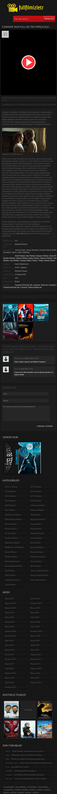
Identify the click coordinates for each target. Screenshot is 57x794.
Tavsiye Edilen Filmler (28, 261)
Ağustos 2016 (36, 668)
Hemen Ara (49, 19)
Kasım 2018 (35, 622)
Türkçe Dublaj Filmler (46, 261)
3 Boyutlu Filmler (38, 505)
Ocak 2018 (9, 645)
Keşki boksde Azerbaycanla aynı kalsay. (28, 751)
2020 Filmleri (10, 505)
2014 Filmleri (10, 491)
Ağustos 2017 (36, 654)
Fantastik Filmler (37, 533)
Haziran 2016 (10, 673)
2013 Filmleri (36, 487)
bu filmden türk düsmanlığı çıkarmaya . (29, 775)
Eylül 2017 (9, 654)
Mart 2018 (9, 640)
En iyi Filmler (10, 533)
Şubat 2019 (9, 617)
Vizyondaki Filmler (38, 580)
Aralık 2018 (9, 622)
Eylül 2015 (9, 682)
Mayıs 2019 (35, 608)
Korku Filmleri (33, 258)
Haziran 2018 (10, 636)
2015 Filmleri (36, 491)
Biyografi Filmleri (38, 519)
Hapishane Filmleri (12, 543)
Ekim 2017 (35, 650)
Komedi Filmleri (37, 547)
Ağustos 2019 (10, 603)
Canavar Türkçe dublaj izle (31, 287)
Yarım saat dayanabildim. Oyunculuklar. (30, 779)
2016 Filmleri (10, 496)
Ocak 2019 (35, 617)
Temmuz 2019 (36, 603)
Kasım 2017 (9, 650)
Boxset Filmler (11, 524)
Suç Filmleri (14, 261)
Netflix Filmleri (11, 557)
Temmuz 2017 (10, 659)
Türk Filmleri (10, 575)
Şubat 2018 (35, 640)
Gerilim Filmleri (9, 258)
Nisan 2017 (35, 664)
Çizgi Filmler (36, 524)
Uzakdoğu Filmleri (12, 580)
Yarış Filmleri (10, 585)
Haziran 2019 (10, 608)
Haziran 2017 (36, 659)
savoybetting (20, 787)
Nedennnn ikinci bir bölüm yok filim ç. (27, 755)
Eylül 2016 (9, 668)
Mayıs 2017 (9, 664)
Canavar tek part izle (11, 287)
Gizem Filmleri (21, 258)
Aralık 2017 (35, 645)
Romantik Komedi (12, 561)
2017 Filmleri (36, 496)
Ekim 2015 (35, 678)
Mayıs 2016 (35, 673)
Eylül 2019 (35, 599)
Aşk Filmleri (35, 515)
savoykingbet (8, 787)
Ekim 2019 (9, 599)
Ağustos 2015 (36, 682)
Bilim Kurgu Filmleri (13, 519)
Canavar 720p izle (40, 285)
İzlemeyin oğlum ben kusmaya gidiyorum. (28, 759)
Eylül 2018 (35, 627)
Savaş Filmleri (36, 561)
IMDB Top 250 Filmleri (14, 547)
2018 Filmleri (20, 256)
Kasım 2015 (9, 678)
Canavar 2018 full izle (23, 285)
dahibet (18, 790)
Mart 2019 (35, 613)
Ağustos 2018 (10, 631)
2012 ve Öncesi (11, 487)
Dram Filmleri (36, 529)
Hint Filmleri (36, 543)
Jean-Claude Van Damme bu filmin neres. (36, 763)
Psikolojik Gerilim (38, 557)
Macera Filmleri (46, 258)
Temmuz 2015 (10, 687)
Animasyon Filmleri (13, 515)
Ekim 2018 (9, 627)
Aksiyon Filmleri (42, 256)
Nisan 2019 (9, 613)
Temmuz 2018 (36, 631)
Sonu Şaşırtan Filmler (13, 566)
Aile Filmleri (30, 256)
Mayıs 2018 (35, 636)
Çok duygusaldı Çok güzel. (25, 771)
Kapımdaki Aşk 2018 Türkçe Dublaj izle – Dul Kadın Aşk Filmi (29, 104)
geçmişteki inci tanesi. (20, 767)
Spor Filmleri (36, 566)
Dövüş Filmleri (11, 529)
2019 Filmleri (36, 501)
